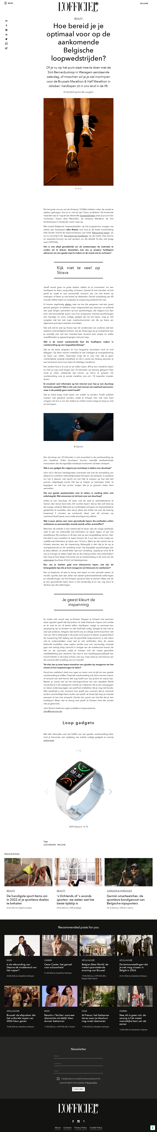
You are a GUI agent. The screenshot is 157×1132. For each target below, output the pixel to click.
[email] (6, 21)
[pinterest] (6, 30)
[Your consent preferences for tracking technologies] (152, 1127)
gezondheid (50, 845)
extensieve (49, 560)
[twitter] (6, 39)
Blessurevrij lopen (100, 232)
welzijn (61, 845)
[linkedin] (6, 35)
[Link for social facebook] (73, 1122)
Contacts (67, 1127)
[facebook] (6, 25)
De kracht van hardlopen (76, 236)
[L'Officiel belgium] (78, 7)
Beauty (78, 18)
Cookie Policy (96, 1127)
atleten (68, 304)
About (57, 1127)
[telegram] (6, 48)
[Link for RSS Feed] (84, 1121)
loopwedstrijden (87, 215)
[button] (110, 792)
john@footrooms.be (53, 711)
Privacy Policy (92, 1083)
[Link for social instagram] (78, 1122)
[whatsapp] (6, 44)
